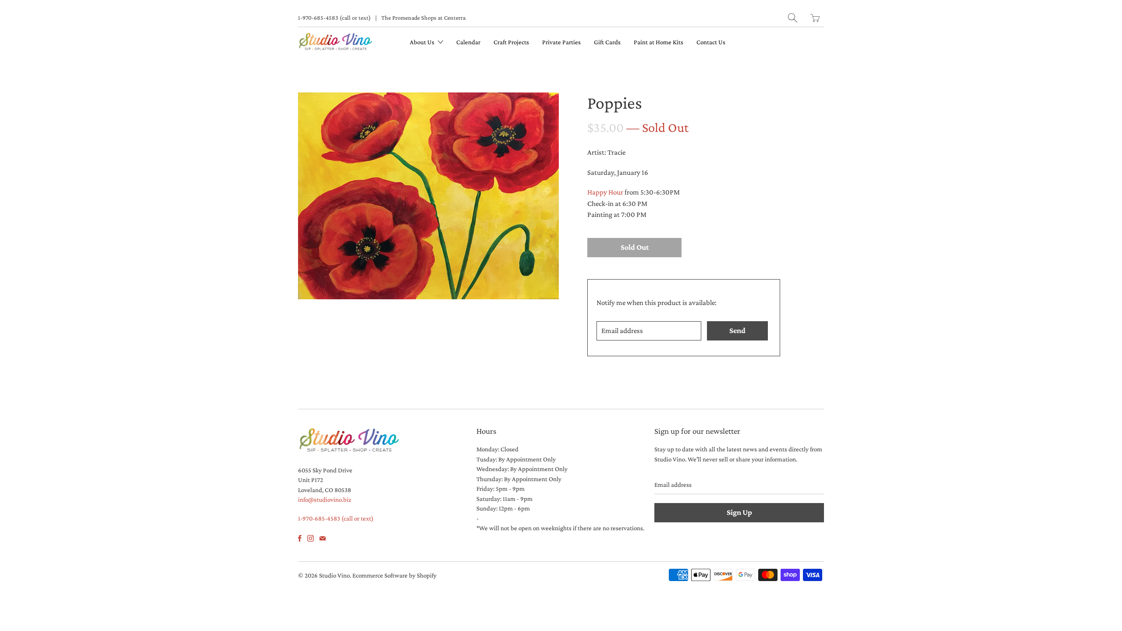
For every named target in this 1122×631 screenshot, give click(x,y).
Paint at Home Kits (658, 42)
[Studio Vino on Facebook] (300, 538)
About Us (423, 42)
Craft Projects (511, 42)
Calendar (468, 42)
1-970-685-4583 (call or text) (334, 17)
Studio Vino (334, 575)
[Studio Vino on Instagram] (310, 538)
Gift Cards (607, 42)
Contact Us (710, 42)
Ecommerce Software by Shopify (394, 575)
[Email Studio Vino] (323, 538)
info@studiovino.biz (324, 499)
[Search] (793, 18)
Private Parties (561, 42)
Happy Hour (605, 192)
